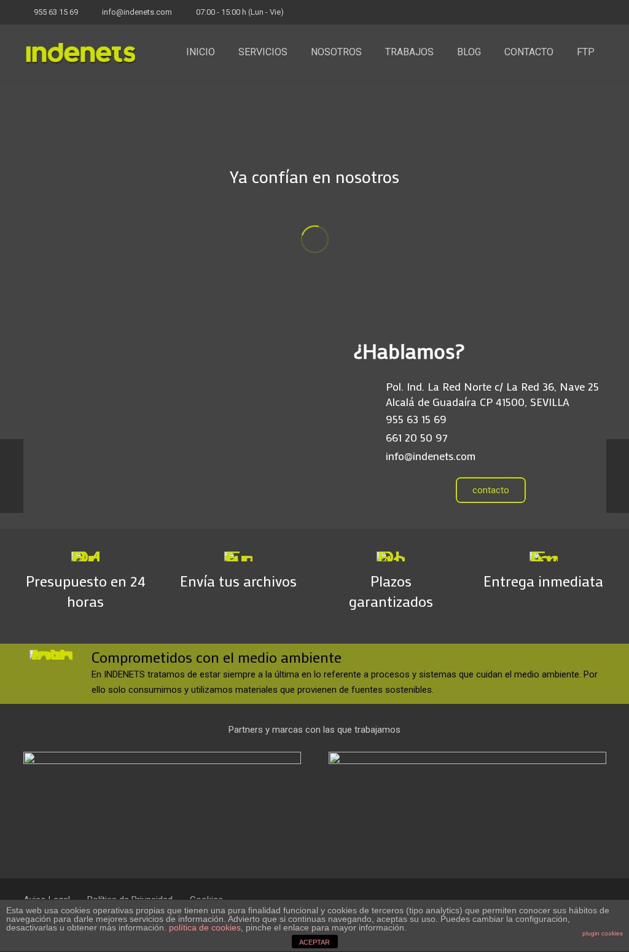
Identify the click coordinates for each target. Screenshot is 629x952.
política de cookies (205, 927)
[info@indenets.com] (369, 456)
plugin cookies (602, 933)
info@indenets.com (137, 12)
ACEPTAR (314, 942)
